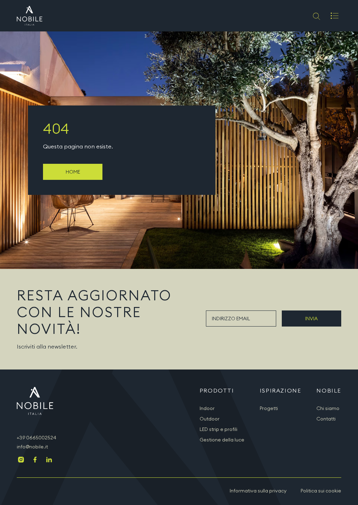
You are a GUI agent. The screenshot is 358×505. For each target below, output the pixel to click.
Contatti (326, 419)
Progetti (269, 408)
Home (73, 172)
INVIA (311, 318)
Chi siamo (327, 408)
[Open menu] (334, 16)
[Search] (315, 16)
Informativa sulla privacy (258, 491)
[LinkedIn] (49, 460)
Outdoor (210, 419)
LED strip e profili (218, 429)
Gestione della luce (222, 440)
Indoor (207, 408)
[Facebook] (35, 460)
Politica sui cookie (321, 491)
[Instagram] (21, 460)
